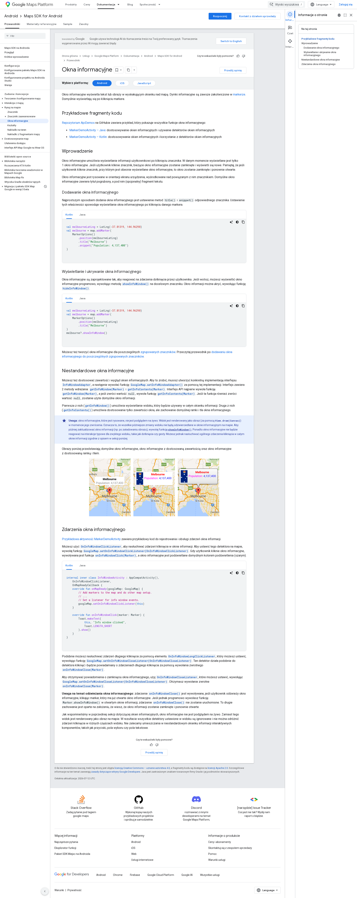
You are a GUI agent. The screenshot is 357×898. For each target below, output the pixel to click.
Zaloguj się (346, 4)
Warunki (59, 890)
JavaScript (144, 83)
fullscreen (345, 15)
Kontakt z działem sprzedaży (257, 16)
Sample (67, 24)
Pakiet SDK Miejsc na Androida (72, 853)
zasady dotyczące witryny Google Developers (115, 771)
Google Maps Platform (106, 56)
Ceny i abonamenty (219, 841)
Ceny (86, 4)
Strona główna (70, 56)
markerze (239, 94)
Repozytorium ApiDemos (78, 123)
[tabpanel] (154, 241)
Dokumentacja (106, 4)
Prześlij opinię (233, 70)
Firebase (135, 874)
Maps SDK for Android (43, 16)
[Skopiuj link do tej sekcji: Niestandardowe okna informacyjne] (137, 371)
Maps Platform (39, 4)
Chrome (118, 874)
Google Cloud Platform (160, 874)
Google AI (187, 874)
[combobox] (286, 4)
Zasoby (84, 24)
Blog (130, 4)
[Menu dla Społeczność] (160, 4)
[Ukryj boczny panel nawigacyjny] (45, 891)
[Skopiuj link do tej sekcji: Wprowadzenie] (96, 151)
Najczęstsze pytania (66, 841)
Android (11, 16)
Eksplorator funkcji (65, 847)
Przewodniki (12, 24)
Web (133, 853)
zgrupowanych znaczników (158, 352)
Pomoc (212, 853)
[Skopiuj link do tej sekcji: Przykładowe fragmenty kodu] (125, 113)
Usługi (86, 56)
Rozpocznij (220, 16)
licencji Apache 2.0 (218, 768)
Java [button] (82, 214)
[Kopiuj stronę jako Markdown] (128, 70)
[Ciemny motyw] (237, 222)
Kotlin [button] (69, 214)
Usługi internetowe (142, 859)
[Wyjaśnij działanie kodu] (231, 222)
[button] (24, 98)
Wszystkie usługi (210, 874)
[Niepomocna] (243, 56)
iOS (122, 83)
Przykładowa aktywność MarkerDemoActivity (91, 539)
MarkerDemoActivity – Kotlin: (88, 137)
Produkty (71, 4)
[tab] (69, 214)
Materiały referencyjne (42, 24)
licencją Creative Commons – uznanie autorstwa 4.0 (142, 768)
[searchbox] (25, 36)
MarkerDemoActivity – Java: (87, 130)
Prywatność (74, 890)
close (351, 15)
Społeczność (148, 4)
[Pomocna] (238, 56)
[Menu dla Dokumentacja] (119, 4)
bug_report (339, 15)
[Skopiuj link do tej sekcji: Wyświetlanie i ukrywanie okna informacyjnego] (145, 272)
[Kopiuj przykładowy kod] (243, 222)
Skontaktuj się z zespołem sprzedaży (230, 847)
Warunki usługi (216, 859)
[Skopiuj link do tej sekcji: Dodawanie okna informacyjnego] (122, 192)
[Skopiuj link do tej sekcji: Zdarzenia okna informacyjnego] (129, 529)
